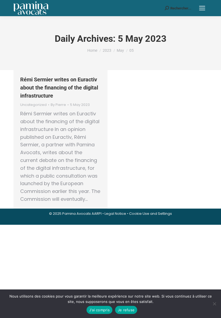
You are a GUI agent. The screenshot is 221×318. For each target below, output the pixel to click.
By (58, 104)
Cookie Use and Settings (150, 213)
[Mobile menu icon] (202, 8)
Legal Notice (115, 213)
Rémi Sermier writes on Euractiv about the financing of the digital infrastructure (59, 87)
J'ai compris (99, 310)
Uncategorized (33, 104)
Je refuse (126, 310)
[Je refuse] (214, 303)
